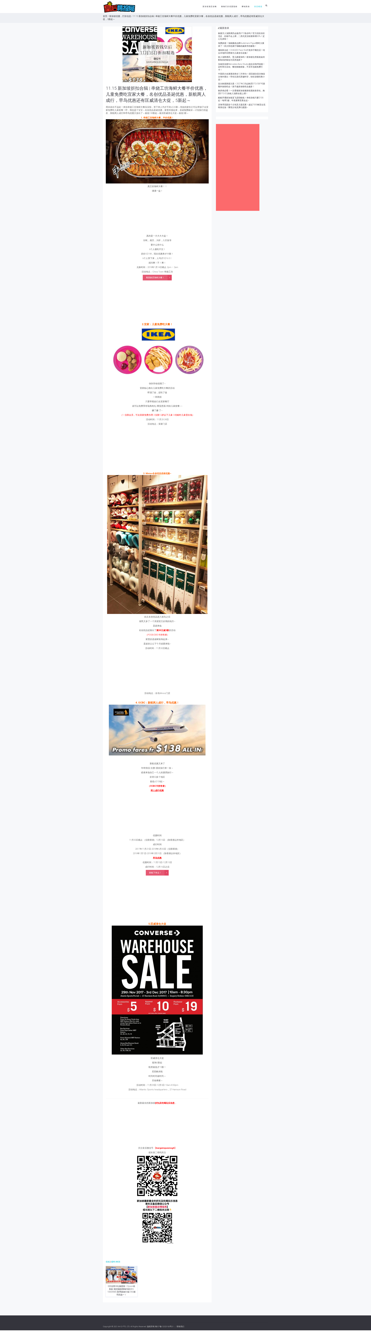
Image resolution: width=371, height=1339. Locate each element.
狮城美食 (246, 6)
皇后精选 (258, 6)
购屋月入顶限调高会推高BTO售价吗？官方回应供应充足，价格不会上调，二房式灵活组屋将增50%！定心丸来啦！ (241, 36)
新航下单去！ (155, 872)
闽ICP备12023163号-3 (164, 1326)
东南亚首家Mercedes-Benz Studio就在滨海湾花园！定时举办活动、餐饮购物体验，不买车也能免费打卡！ (241, 67)
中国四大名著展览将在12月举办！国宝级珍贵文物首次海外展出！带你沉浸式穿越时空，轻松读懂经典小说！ (241, 77)
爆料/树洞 (115, 1262)
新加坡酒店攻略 (210, 6)
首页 (105, 16)
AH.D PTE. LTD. (124, 1326)
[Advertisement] (157, 214)
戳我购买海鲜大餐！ (155, 277)
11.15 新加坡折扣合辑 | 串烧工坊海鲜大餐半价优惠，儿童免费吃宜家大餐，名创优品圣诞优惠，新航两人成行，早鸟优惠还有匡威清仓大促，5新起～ (157, 94)
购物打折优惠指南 (229, 6)
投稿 (108, 1262)
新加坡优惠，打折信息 (120, 16)
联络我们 (180, 1326)
